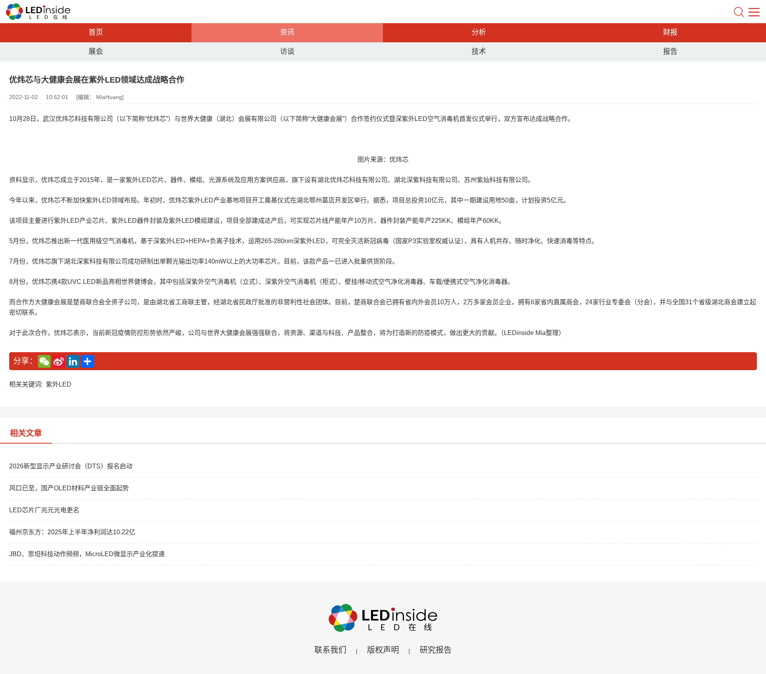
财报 (670, 32)
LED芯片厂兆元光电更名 (44, 510)
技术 (479, 52)
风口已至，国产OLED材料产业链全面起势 (69, 488)
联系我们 (330, 650)
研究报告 (436, 650)
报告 (670, 52)
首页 (96, 32)
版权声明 (383, 650)
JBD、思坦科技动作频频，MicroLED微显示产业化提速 (87, 554)
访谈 (287, 52)
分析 (479, 32)
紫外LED (58, 384)
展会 (96, 52)
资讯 (287, 32)
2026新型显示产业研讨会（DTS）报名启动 (70, 466)
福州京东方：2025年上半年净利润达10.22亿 (72, 532)
